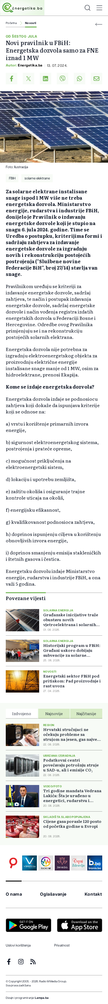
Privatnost (62, 945)
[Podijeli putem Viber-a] (62, 78)
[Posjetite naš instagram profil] (21, 962)
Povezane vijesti (26, 598)
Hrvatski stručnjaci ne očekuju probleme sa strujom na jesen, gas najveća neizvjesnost (72, 734)
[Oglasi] (13, 863)
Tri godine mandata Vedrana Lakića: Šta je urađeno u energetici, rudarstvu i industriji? (72, 795)
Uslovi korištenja (18, 945)
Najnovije (54, 713)
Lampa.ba (42, 997)
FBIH (12, 178)
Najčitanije (86, 713)
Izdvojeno (21, 713)
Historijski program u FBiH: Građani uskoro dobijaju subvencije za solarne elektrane (71, 650)
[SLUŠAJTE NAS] (45, 863)
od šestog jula (21, 36)
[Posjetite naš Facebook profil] (9, 962)
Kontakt (93, 894)
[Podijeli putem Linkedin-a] (45, 78)
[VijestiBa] (29, 863)
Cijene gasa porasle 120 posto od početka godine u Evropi (72, 824)
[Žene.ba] (62, 863)
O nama (14, 894)
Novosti (31, 23)
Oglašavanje (53, 894)
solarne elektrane (37, 178)
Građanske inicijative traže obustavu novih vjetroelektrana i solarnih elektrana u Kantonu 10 (70, 619)
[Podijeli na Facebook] (11, 78)
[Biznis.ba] (94, 863)
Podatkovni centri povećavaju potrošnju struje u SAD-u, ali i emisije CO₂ (71, 765)
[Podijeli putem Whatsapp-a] (79, 78)
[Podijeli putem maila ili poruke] (96, 78)
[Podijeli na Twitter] (28, 78)
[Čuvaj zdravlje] (78, 863)
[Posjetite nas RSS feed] (33, 962)
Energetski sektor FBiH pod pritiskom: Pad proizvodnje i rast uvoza (72, 680)
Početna (11, 23)
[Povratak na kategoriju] (98, 24)
